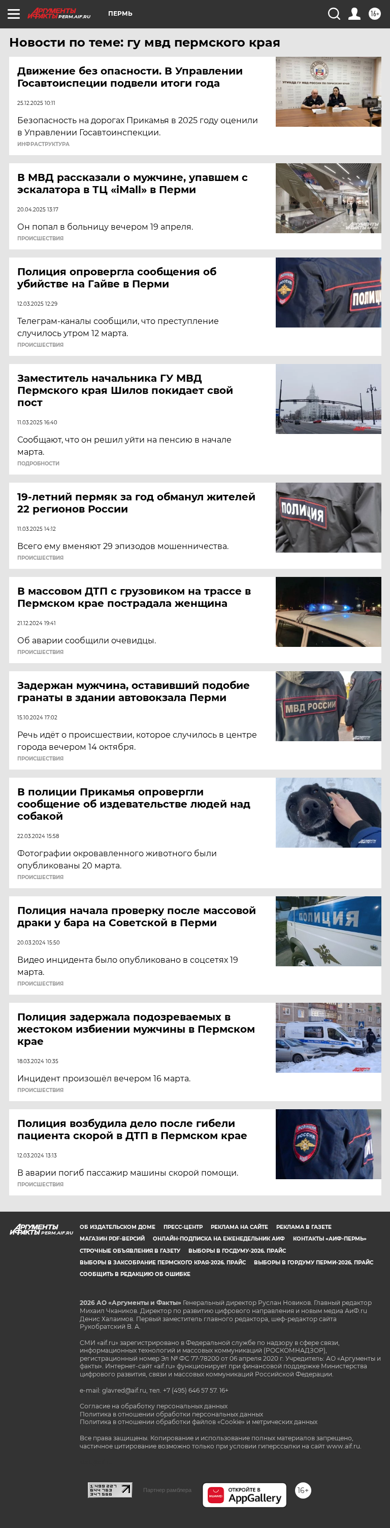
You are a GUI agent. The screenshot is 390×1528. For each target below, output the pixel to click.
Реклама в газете (304, 1227)
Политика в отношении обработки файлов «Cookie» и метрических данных (198, 1422)
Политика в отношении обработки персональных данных (171, 1414)
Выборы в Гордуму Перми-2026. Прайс (313, 1262)
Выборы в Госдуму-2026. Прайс (237, 1251)
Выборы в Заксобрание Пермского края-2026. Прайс (163, 1262)
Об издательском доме (117, 1227)
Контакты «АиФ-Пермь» (330, 1238)
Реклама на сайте (239, 1227)
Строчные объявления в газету (130, 1251)
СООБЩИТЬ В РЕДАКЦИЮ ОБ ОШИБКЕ (135, 1274)
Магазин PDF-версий (112, 1238)
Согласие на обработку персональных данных (154, 1406)
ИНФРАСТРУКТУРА (43, 144)
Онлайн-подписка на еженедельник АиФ (219, 1238)
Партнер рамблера (167, 1490)
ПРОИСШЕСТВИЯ (40, 238)
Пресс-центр (183, 1227)
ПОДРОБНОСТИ (38, 463)
